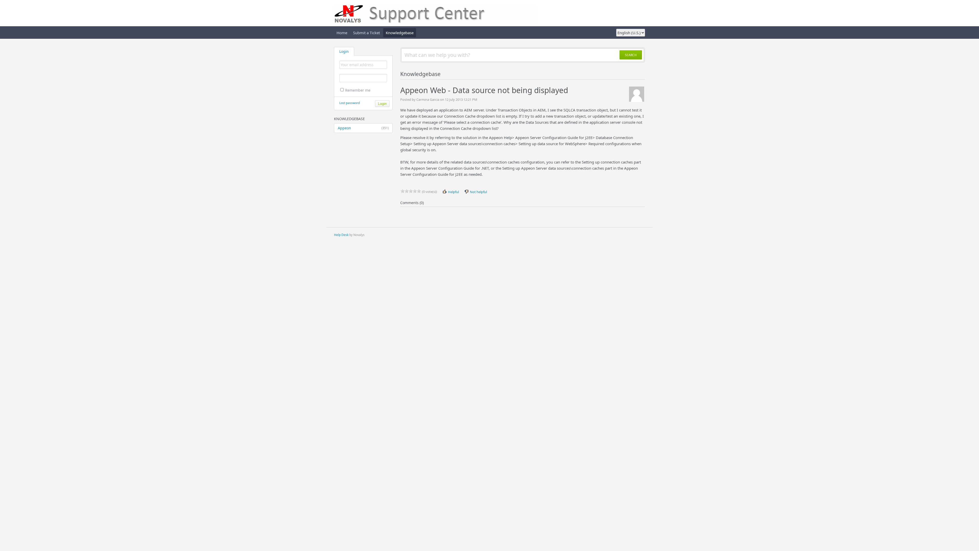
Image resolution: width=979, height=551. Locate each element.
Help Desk (341, 235)
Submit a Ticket (366, 32)
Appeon (363, 128)
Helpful (453, 192)
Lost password (349, 103)
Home (342, 32)
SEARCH (631, 55)
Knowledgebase (400, 32)
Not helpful (478, 192)
